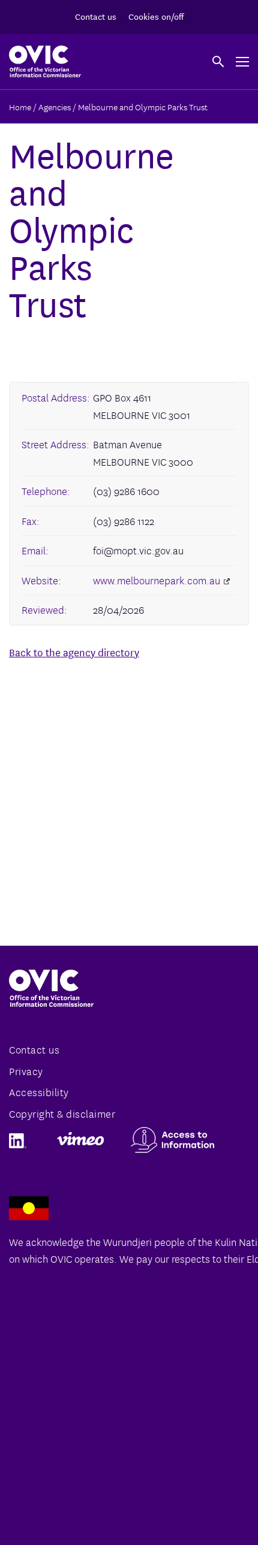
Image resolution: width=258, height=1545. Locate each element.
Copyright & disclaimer (62, 1113)
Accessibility (39, 1091)
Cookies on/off (156, 16)
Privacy (26, 1070)
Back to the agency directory (74, 651)
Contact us (95, 16)
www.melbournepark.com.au (156, 579)
